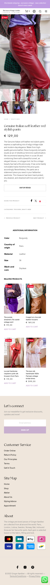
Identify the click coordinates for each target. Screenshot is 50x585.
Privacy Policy (34, 576)
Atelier (7, 492)
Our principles (10, 459)
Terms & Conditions (18, 576)
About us (8, 497)
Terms (6, 463)
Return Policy (10, 455)
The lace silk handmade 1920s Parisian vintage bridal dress (32, 374)
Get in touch (9, 468)
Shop (6, 488)
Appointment (10, 505)
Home (6, 119)
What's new (15, 119)
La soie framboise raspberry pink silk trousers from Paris (11, 373)
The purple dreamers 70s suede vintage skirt (11, 319)
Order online (9, 450)
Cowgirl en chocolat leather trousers (33, 318)
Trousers (17, 209)
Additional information (25, 230)
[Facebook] (32, 201)
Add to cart (10, 329)
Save (5, 17)
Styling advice (10, 501)
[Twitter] (37, 201)
